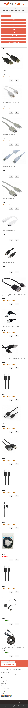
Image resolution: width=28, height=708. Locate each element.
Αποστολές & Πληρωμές (6, 688)
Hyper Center (22, 702)
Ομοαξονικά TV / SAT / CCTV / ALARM (13, 39)
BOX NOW (3, 693)
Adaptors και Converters (13, 42)
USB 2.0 (23, 10)
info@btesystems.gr (10, 672)
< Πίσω (13, 19)
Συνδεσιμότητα (10, 10)
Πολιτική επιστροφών (5, 691)
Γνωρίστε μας (4, 680)
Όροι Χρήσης (3, 690)
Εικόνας (13, 29)
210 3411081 (7, 670)
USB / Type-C (18, 10)
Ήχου (14, 32)
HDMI (13, 23)
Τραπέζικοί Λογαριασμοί (6, 681)
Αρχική (4, 10)
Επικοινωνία (3, 683)
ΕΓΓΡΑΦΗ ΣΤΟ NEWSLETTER (8, 664)
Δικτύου (13, 26)
